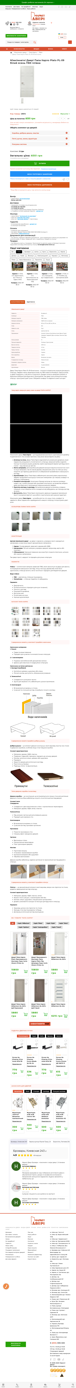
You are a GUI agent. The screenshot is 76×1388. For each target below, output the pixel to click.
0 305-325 (16, 22)
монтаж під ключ (23, 217)
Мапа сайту (9, 1245)
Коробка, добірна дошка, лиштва (25, 133)
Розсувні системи (59, 1091)
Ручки (33, 1227)
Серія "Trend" (56, 927)
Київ (19, 252)
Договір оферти (11, 1259)
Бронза (50, 1036)
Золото (58, 1036)
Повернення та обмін (19, 8)
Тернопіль (38, 260)
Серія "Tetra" (63, 923)
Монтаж (35, 6)
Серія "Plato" (38, 923)
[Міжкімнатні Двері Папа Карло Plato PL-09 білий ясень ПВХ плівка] (27, 81)
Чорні (34, 1036)
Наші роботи (31, 8)
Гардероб (48, 335)
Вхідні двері (25, 1227)
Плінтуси (54, 1227)
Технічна (62, 335)
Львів (22, 256)
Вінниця (31, 256)
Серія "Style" (50, 923)
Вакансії (30, 1252)
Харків (63, 252)
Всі (13, 252)
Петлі (27, 1091)
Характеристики (17, 302)
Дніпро (14, 256)
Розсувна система (19, 144)
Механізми (18, 1091)
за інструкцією (25, 198)
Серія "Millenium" (24, 923)
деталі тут (39, 211)
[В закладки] (68, 179)
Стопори (36, 1091)
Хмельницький (42, 256)
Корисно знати (33, 1243)
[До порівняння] (64, 179)
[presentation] (12, 1060)
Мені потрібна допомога (39, 185)
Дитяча (54, 333)
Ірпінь (36, 252)
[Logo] (38, 16)
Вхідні (36, 49)
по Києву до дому (17, 208)
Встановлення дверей (13, 1236)
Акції (41, 6)
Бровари (27, 252)
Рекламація (9, 1254)
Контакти (9, 6)
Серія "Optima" (24, 927)
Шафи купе (46, 1227)
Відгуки (8, 8)
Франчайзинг (32, 1250)
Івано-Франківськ (25, 260)
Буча (44, 252)
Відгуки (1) (31, 302)
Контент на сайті (33, 1257)
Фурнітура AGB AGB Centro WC (31, 1114)
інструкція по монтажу (28, 216)
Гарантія (8, 1243)
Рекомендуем (23, 1036)
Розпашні (43, 342)
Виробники (63, 1227)
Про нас (30, 1232)
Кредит (30, 1245)
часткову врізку (22, 219)
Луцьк (48, 260)
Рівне (13, 260)
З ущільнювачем (45, 364)
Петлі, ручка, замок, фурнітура (24, 139)
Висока (43, 367)
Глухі (42, 328)
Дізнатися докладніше (48, 169)
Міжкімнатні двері (13, 1227)
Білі (42, 326)
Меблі (64, 49)
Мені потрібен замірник (39, 174)
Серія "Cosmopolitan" (40, 927)
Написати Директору (35, 1254)
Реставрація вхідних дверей (15, 1252)
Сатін (42, 1036)
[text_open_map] (45, 1151)
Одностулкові (49, 342)
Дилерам (9, 1232)
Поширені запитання (13, 1250)
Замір (7, 1239)
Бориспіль (53, 252)
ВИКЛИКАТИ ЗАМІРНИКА (16, 36)
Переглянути (17, 1064)
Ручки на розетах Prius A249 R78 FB (47, 1059)
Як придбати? (26, 6)
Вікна (50, 49)
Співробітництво (11, 1248)
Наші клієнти (32, 1248)
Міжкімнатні (19, 49)
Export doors (32, 1259)
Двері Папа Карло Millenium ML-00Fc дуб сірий (38, 1006)
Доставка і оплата (12, 1234)
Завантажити (40, 1024)
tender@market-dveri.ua (46, 244)
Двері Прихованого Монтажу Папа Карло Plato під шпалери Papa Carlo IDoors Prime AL (39, 961)
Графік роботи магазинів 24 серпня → (38, 2)
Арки (39, 1227)
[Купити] (26, 971)
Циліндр (46, 1091)
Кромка (43, 349)
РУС (65, 34)
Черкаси (54, 256)
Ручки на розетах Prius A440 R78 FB (17, 1059)
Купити (42, 163)
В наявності (44, 313)
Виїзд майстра (16, 200)
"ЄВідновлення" (24, 233)
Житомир (64, 256)
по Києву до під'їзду (18, 206)
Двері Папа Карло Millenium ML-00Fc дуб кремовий (18, 1006)
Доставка (17, 6)
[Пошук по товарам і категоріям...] (34, 42)
